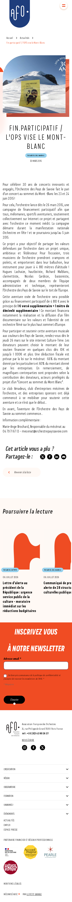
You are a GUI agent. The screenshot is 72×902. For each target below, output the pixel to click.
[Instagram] (24, 747)
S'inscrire (14, 699)
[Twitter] (42, 747)
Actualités (24, 37)
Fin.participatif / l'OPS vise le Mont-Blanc (25, 42)
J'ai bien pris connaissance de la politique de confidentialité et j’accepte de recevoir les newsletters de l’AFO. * (32, 677)
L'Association (9, 769)
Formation (8, 795)
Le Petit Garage (34, 894)
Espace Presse (11, 829)
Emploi (7, 824)
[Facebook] (33, 747)
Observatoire (9, 786)
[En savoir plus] (21, 568)
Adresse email (12, 658)
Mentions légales (12, 883)
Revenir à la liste (22, 472)
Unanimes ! (8, 804)
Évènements (9, 813)
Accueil (9, 37)
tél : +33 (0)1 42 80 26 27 (35, 733)
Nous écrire (28, 740)
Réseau (7, 778)
